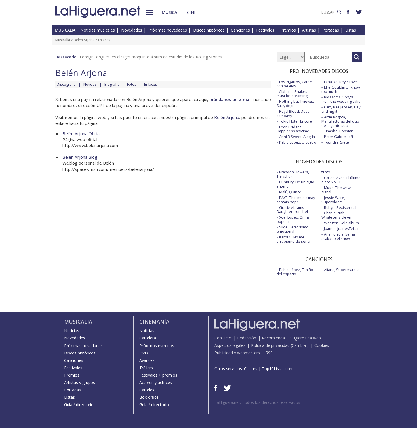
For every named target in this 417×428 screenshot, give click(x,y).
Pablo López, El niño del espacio (295, 271)
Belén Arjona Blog (79, 157)
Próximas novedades (167, 30)
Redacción (246, 338)
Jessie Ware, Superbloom (333, 199)
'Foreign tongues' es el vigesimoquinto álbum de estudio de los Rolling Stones (150, 57)
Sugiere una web (305, 338)
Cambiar (299, 345)
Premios (288, 30)
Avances (147, 360)
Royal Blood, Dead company (293, 113)
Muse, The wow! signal (336, 189)
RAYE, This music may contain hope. (296, 199)
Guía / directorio (79, 404)
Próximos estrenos (156, 345)
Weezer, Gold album (341, 222)
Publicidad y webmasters (237, 352)
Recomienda (273, 338)
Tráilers (146, 367)
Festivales (265, 30)
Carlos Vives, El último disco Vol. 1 (341, 179)
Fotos (131, 84)
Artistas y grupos (79, 382)
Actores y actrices (155, 382)
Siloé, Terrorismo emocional (292, 229)
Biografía (111, 84)
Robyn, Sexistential (340, 207)
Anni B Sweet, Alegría (297, 136)
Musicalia (62, 39)
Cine (192, 12)
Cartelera (147, 338)
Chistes (250, 368)
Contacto (222, 338)
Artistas (309, 30)
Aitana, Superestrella (341, 269)
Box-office (149, 397)
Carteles (146, 390)
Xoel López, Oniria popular (293, 219)
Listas (350, 30)
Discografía (66, 84)
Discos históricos (209, 30)
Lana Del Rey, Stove (340, 81)
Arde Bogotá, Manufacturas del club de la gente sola (340, 121)
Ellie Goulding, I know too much (340, 89)
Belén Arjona (84, 39)
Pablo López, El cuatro (297, 142)
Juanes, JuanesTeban (342, 228)
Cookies (321, 345)
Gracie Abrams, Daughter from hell (293, 209)
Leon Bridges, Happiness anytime (293, 129)
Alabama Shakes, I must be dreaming (293, 93)
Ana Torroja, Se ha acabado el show (338, 236)
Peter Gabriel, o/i (338, 136)
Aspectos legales (229, 345)
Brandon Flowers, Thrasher (293, 174)
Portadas (330, 30)
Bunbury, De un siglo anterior (295, 184)
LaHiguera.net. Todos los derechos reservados (257, 402)
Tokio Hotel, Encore (295, 121)
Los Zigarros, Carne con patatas (294, 84)
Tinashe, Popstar (338, 130)
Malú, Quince (290, 191)
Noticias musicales (98, 30)
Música (169, 12)
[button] (149, 12)
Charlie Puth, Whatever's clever (336, 215)
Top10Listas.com (278, 368)
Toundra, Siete (336, 142)
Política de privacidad (270, 345)
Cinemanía (154, 321)
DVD (143, 353)
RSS (269, 352)
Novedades (131, 30)
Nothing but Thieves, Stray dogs (295, 103)
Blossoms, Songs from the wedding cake (341, 99)
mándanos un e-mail (230, 99)
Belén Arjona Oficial (81, 133)
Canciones (240, 30)
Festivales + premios (158, 375)
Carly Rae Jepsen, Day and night (340, 109)
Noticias (90, 84)
